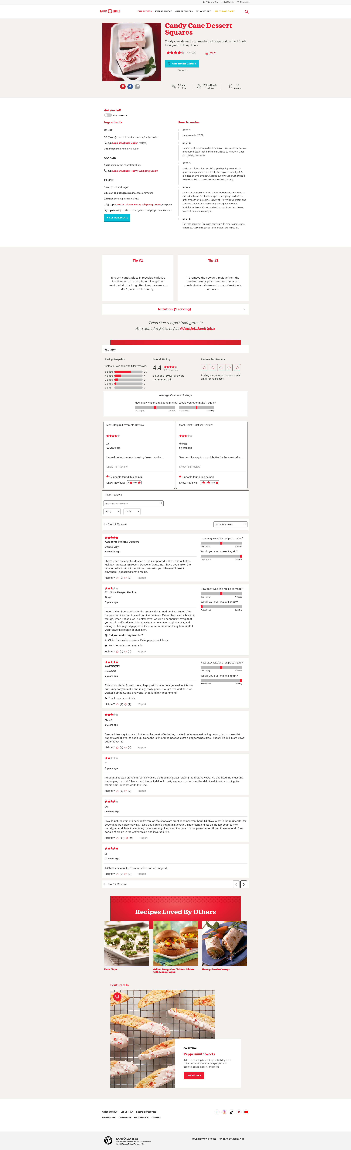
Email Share (137, 86)
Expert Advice (163, 11)
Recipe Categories (146, 1112)
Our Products (184, 11)
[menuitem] (144, 11)
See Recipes (194, 1075)
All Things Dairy (224, 11)
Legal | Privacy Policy (124, 1144)
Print (212, 53)
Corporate (125, 1118)
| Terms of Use (139, 1144)
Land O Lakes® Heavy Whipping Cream (135, 171)
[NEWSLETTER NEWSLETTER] (251, 6)
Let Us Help (127, 1112)
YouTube (246, 1112)
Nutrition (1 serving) (174, 309)
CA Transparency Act (231, 1139)
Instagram (224, 1112)
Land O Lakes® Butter (125, 143)
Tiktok (231, 1112)
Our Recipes (145, 11)
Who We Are (203, 11)
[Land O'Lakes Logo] (110, 11)
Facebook (130, 86)
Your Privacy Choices (204, 1139)
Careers (156, 1118)
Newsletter (109, 1118)
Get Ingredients (184, 64)
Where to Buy (109, 1112)
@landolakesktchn (197, 328)
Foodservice (141, 1118)
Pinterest (123, 86)
